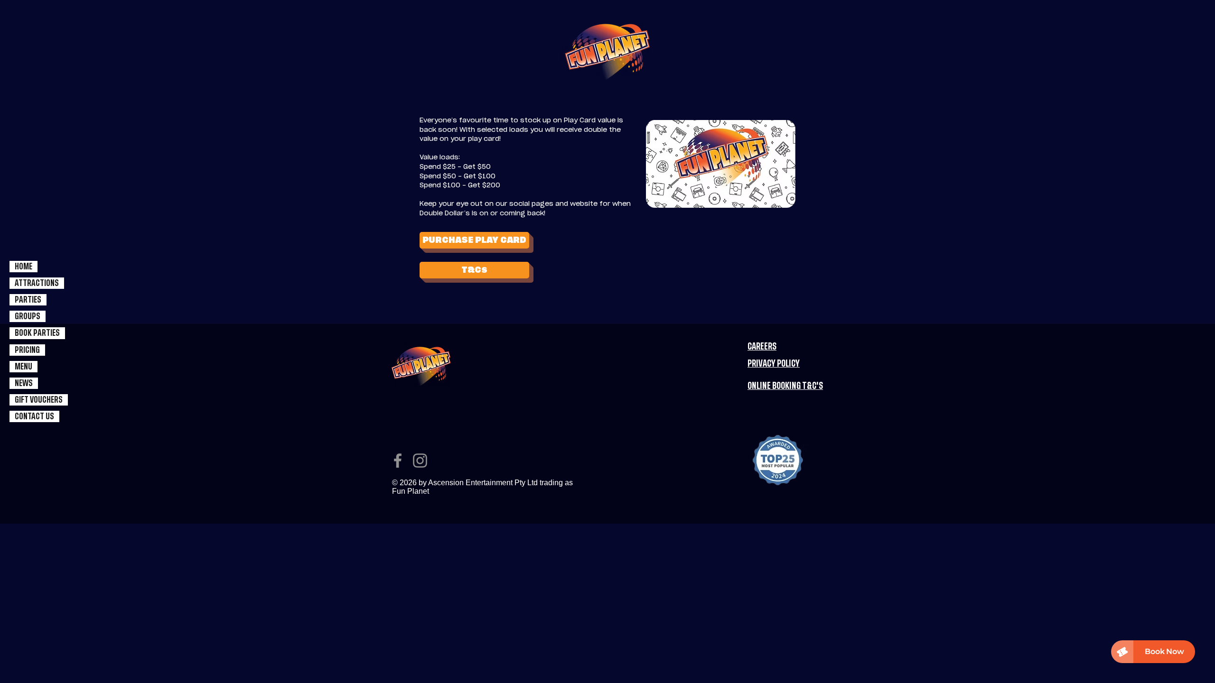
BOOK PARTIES (37, 333)
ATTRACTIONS (37, 283)
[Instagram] (420, 460)
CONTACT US (34, 416)
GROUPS (27, 316)
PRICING (27, 350)
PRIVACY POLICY (774, 364)
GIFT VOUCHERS (39, 400)
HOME (23, 266)
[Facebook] (397, 460)
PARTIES (28, 299)
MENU (23, 366)
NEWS (24, 383)
